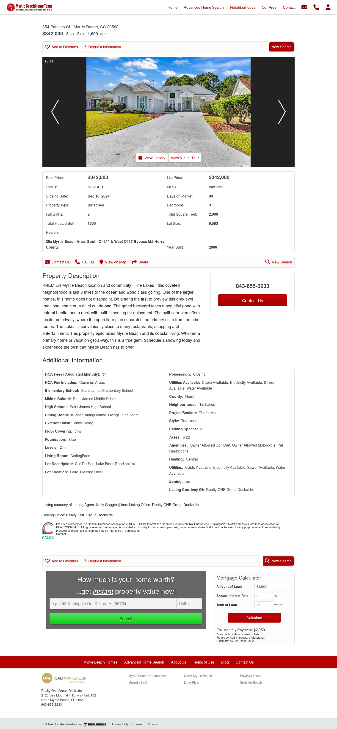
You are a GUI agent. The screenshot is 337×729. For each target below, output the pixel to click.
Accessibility (120, 724)
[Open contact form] (304, 6)
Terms (138, 724)
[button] (55, 112)
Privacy (153, 724)
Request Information (104, 46)
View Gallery (154, 157)
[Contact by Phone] (316, 6)
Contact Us (61, 262)
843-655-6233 (252, 286)
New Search (281, 46)
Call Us (88, 262)
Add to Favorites (65, 46)
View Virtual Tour (185, 157)
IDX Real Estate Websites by (62, 724)
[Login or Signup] (328, 6)
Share (143, 262)
